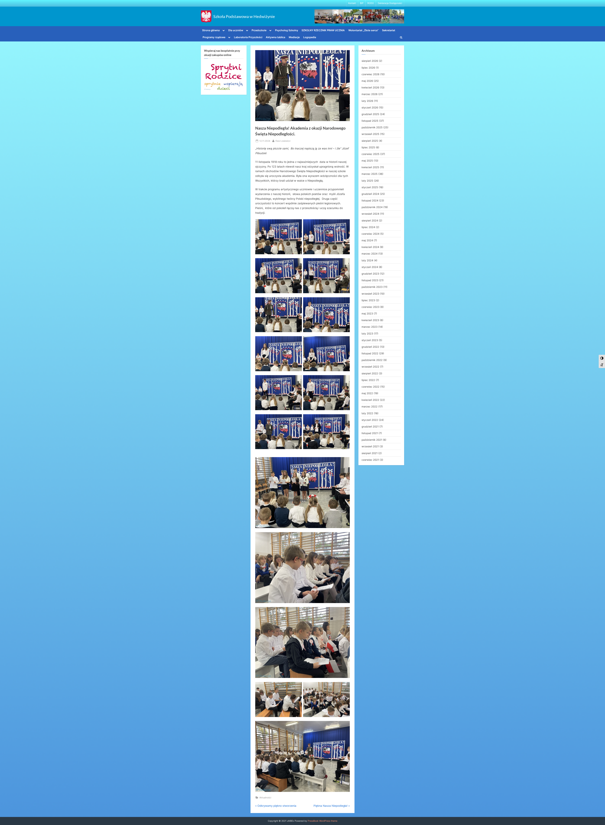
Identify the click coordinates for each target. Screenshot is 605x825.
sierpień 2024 (370, 220)
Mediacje (294, 37)
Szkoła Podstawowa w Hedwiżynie (244, 16)
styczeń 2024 (370, 267)
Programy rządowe (214, 37)
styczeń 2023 (370, 340)
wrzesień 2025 (370, 134)
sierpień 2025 (370, 140)
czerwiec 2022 (370, 386)
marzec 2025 (369, 173)
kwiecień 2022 (370, 399)
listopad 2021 (370, 433)
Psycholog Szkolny (286, 30)
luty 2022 (367, 413)
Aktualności (265, 797)
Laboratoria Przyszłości (248, 37)
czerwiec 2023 (370, 306)
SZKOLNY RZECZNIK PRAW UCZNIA (323, 30)
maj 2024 (367, 240)
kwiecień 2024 (370, 247)
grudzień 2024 (370, 193)
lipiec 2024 (368, 227)
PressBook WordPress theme (322, 821)
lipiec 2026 (368, 67)
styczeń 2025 (370, 187)
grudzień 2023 (370, 273)
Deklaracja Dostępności (390, 3)
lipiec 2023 (368, 300)
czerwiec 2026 (370, 74)
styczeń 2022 (370, 419)
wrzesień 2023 (370, 293)
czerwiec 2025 (370, 154)
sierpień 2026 (370, 60)
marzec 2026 (369, 94)
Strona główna (211, 30)
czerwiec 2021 (370, 459)
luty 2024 (367, 260)
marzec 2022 (369, 406)
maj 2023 (367, 313)
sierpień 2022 (370, 373)
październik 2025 (372, 127)
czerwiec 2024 (370, 233)
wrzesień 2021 (370, 446)
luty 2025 (367, 180)
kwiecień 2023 (370, 320)
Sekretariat (388, 30)
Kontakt (352, 3)
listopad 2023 (370, 280)
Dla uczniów (235, 30)
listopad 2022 (370, 353)
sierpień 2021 (369, 453)
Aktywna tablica (275, 37)
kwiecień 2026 (370, 87)
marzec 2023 (369, 326)
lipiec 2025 (368, 147)
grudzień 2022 (370, 346)
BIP (361, 3)
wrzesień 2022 (370, 366)
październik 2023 (372, 286)
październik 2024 (372, 207)
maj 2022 (367, 393)
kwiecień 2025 (370, 167)
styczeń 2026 (370, 107)
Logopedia (309, 37)
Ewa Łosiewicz (283, 140)
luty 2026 (367, 100)
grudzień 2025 (370, 114)
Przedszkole (259, 30)
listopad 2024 (370, 200)
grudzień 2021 (370, 426)
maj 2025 (367, 160)
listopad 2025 (370, 120)
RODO (370, 3)
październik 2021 (372, 439)
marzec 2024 (369, 253)
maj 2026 (367, 80)
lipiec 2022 (368, 380)
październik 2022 (372, 360)
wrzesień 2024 (370, 213)
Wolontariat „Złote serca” (363, 30)
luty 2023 (367, 333)
